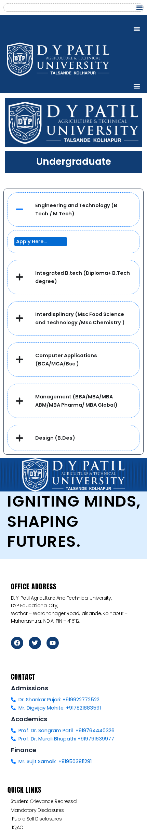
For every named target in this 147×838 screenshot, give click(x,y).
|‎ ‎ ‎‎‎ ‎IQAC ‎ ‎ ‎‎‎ (17, 827)
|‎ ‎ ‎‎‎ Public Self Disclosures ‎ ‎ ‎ (37, 818)
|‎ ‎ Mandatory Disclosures (37, 810)
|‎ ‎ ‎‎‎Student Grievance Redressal (44, 801)
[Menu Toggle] (139, 7)
